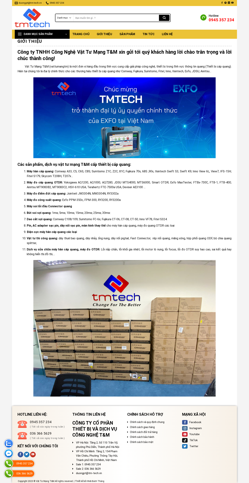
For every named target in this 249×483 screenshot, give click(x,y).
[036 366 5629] (9, 473)
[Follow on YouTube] (232, 3)
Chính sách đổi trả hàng (143, 432)
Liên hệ (167, 34)
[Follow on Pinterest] (225, 3)
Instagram (195, 428)
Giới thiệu (104, 34)
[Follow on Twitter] (27, 455)
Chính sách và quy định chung (147, 422)
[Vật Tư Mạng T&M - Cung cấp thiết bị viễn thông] (32, 18)
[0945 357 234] (9, 463)
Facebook (195, 422)
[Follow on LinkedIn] (229, 3)
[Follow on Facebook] (222, 3)
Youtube (194, 434)
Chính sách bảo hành (142, 437)
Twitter (193, 446)
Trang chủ (81, 34)
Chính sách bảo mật (141, 442)
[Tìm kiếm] (164, 18)
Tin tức (149, 34)
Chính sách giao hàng (142, 427)
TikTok (193, 440)
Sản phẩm (127, 34)
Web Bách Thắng (95, 481)
